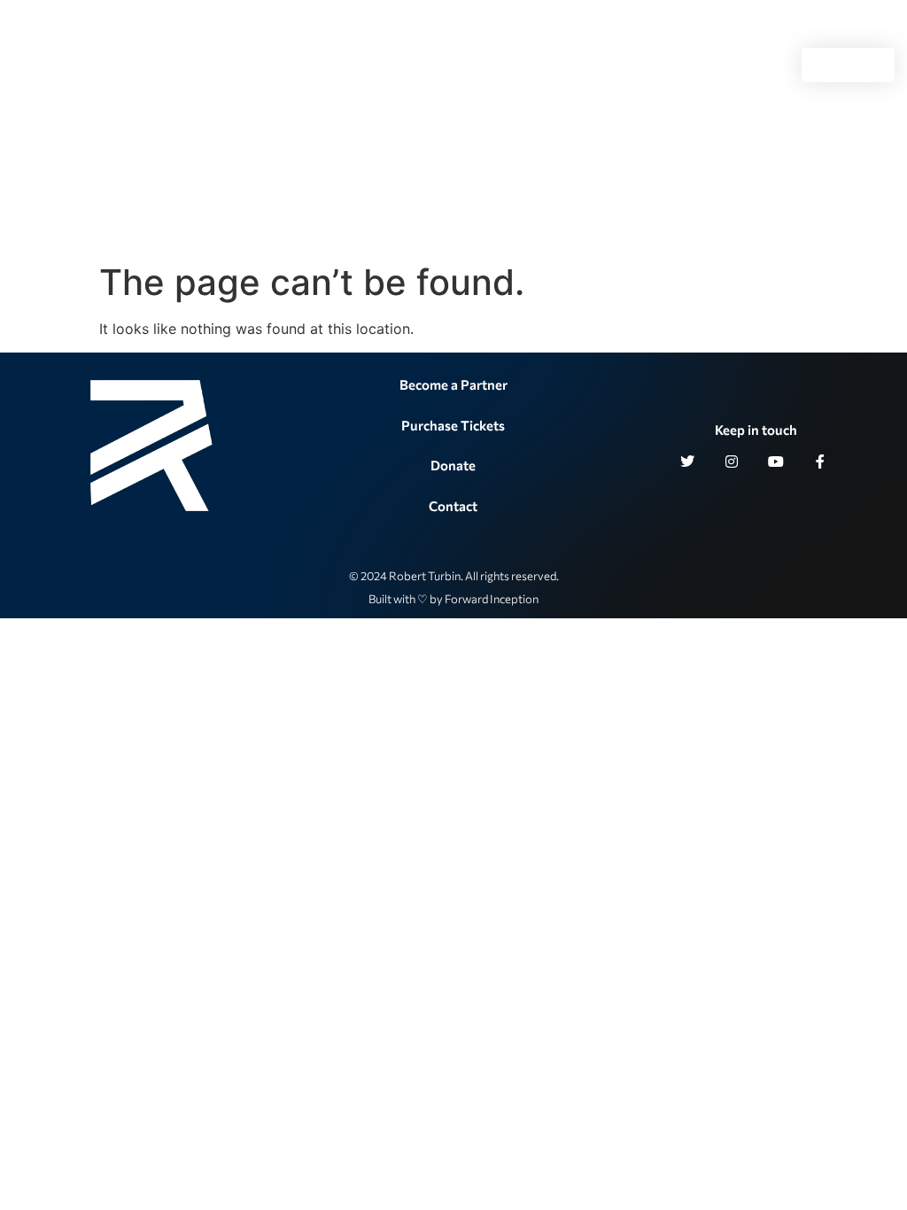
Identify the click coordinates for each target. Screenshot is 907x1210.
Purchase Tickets (453, 425)
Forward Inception (492, 599)
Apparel (709, 65)
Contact (635, 65)
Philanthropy (244, 65)
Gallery (544, 65)
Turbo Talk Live (375, 65)
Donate (453, 465)
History (471, 65)
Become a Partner (453, 384)
